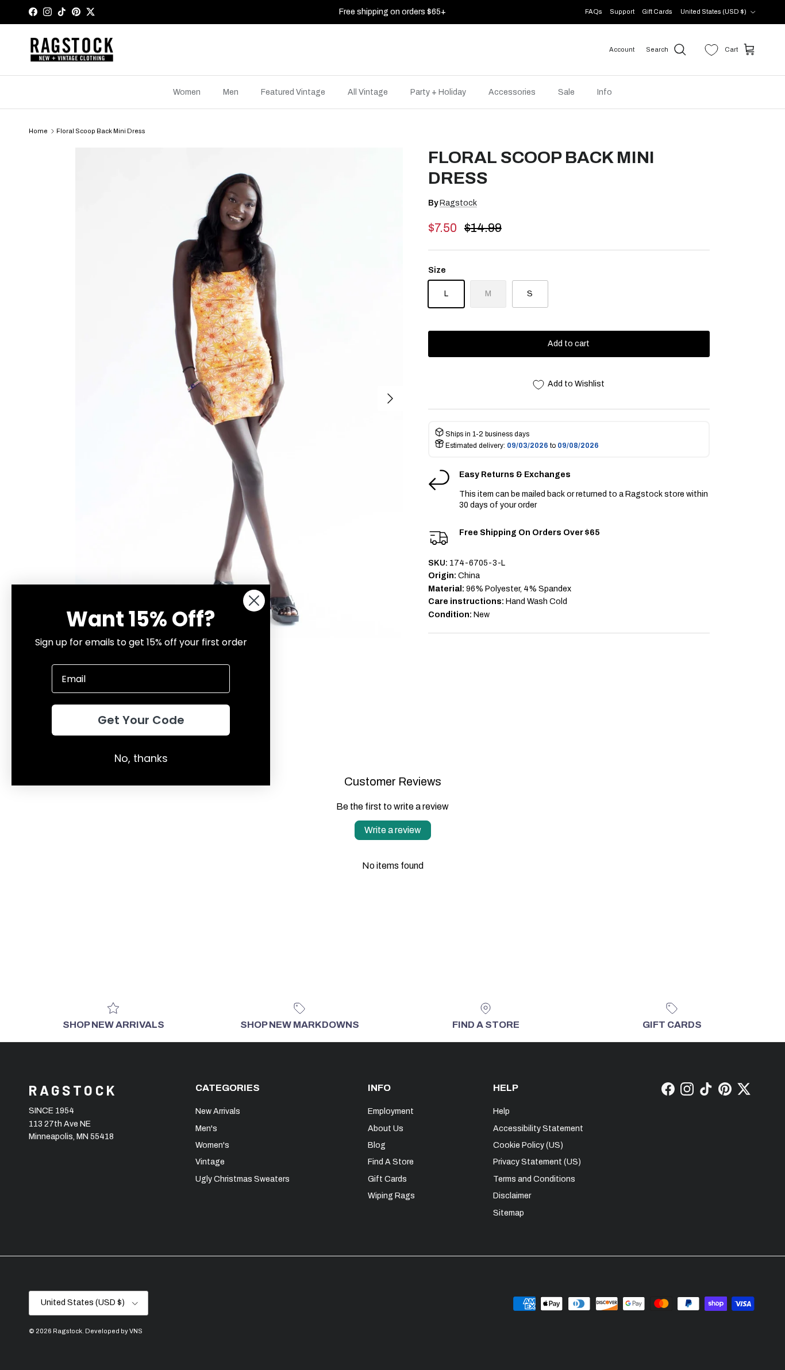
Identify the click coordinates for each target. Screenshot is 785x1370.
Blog (377, 1145)
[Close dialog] (254, 600)
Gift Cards (657, 11)
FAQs (593, 11)
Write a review (392, 830)
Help (501, 1111)
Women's (212, 1145)
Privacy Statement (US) (537, 1162)
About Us (385, 1128)
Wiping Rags (391, 1195)
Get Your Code (141, 720)
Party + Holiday (438, 92)
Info (604, 92)
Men (230, 92)
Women (187, 92)
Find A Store (391, 1162)
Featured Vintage (293, 92)
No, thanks (141, 758)
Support (622, 11)
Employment (391, 1111)
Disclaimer (512, 1195)
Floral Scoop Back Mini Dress (100, 130)
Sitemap (508, 1213)
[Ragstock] (72, 50)
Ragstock (458, 203)
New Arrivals (217, 1111)
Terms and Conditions (534, 1179)
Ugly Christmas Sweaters (242, 1179)
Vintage (210, 1162)
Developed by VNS (114, 1331)
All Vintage (368, 92)
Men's (206, 1128)
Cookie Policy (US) (528, 1145)
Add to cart (569, 343)
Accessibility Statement (538, 1128)
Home (38, 130)
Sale (566, 92)
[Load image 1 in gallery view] (239, 392)
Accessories (512, 92)
